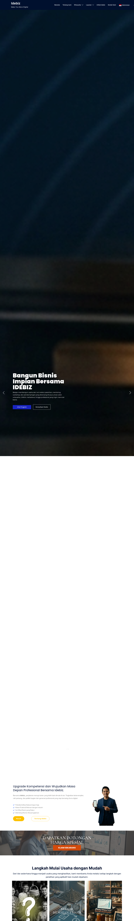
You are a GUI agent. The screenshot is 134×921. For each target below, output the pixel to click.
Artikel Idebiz (101, 5)
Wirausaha (77, 5)
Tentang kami (67, 5)
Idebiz (15, 3)
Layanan (89, 5)
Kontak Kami (112, 5)
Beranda (57, 5)
